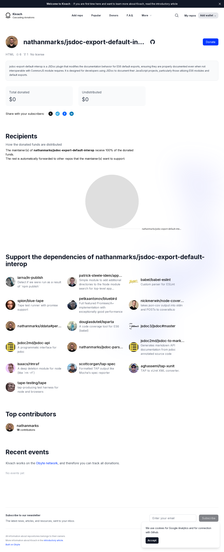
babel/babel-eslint (156, 280)
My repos (190, 15)
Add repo (77, 15)
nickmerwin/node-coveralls (162, 301)
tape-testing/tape (32, 383)
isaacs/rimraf (28, 364)
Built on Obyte (13, 544)
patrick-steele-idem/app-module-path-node (101, 275)
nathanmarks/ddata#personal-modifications (39, 326)
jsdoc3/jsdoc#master (158, 326)
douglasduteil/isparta (96, 322)
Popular (96, 15)
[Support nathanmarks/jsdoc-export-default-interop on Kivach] (64, 114)
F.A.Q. (130, 15)
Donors (113, 15)
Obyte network (47, 463)
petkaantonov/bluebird (98, 299)
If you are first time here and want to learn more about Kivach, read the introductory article (112, 3)
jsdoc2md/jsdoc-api (34, 343)
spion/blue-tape (31, 301)
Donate (210, 42)
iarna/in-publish (30, 277)
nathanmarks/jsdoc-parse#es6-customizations (100, 347)
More (145, 15)
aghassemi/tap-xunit (157, 366)
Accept (152, 540)
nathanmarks (28, 426)
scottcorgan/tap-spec (97, 364)
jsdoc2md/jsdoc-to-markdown (162, 341)
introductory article (53, 540)
